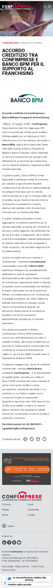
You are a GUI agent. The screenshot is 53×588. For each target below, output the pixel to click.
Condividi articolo (11, 439)
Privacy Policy (8, 570)
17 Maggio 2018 (22, 43)
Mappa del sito (22, 566)
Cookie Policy (37, 566)
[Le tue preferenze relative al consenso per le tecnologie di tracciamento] (5, 583)
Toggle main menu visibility (49, 6)
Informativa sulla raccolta (17, 584)
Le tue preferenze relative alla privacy (29, 578)
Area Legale (7, 566)
